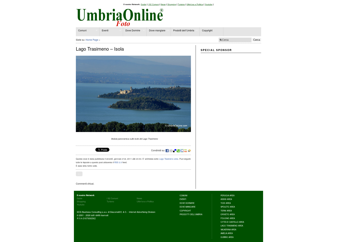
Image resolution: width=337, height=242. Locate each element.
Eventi (103, 30)
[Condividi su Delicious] (175, 150)
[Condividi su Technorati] (178, 150)
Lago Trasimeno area (168, 159)
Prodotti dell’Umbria (182, 30)
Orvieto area (228, 214)
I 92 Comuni (153, 4)
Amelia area (227, 233)
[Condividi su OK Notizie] (186, 150)
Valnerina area (228, 229)
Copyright (207, 30)
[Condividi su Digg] (171, 150)
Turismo (181, 4)
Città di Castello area (232, 222)
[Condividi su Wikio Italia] (189, 150)
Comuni (81, 30)
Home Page (92, 39)
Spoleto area (228, 206)
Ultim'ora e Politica (195, 4)
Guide (143, 4)
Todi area (226, 203)
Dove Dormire (131, 30)
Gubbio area (227, 237)
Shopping (171, 4)
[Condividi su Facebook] (167, 150)
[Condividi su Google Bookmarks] (182, 150)
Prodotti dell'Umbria (191, 214)
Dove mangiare (156, 30)
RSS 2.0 (118, 162)
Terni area (226, 210)
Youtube (208, 4)
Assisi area (226, 199)
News (163, 4)
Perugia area (227, 195)
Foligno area (228, 218)
